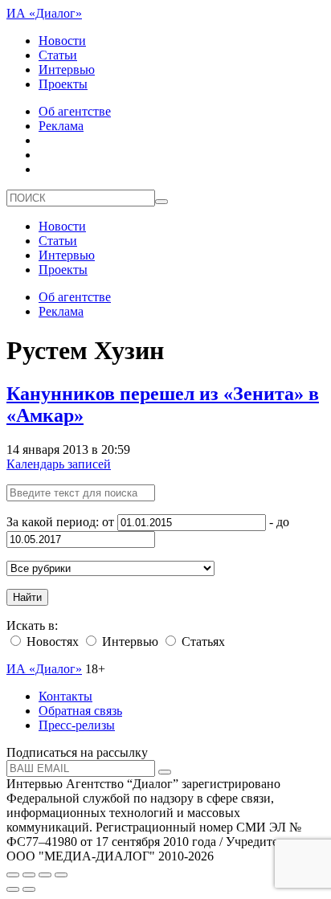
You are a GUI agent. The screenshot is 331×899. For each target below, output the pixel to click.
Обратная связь (80, 710)
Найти (27, 597)
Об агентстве (75, 111)
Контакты (65, 696)
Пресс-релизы (77, 725)
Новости (62, 40)
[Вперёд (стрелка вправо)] (28, 889)
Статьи (58, 55)
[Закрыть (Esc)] (12, 874)
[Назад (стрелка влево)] (12, 889)
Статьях (201, 641)
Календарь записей (58, 464)
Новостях (51, 641)
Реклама (61, 126)
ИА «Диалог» (44, 13)
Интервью (67, 69)
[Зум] (61, 874)
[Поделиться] (28, 874)
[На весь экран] (45, 874)
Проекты (63, 84)
